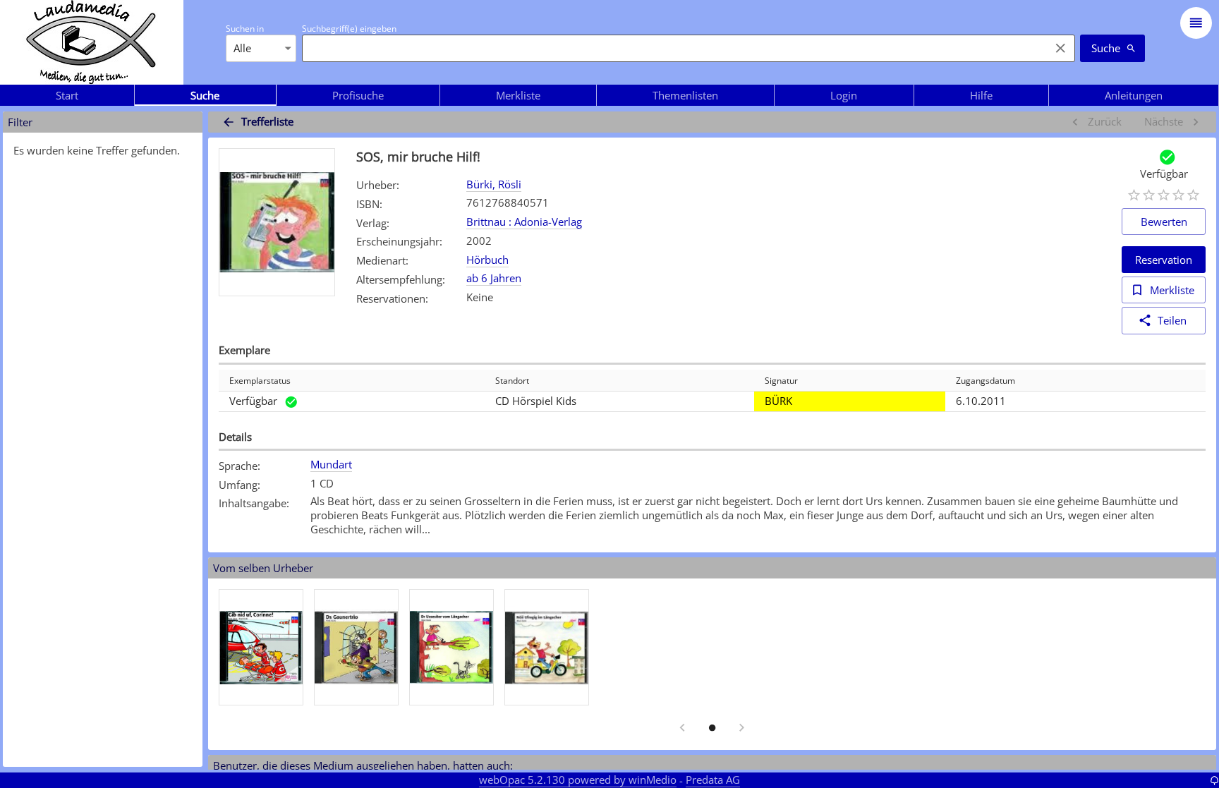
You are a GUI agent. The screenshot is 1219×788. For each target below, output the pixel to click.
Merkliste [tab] (518, 95)
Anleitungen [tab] (1134, 95)
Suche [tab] (204, 95)
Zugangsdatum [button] (985, 381)
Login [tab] (843, 95)
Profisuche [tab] (358, 95)
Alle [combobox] (242, 48)
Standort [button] (512, 381)
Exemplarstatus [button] (260, 381)
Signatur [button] (781, 381)
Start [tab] (67, 95)
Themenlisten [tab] (685, 95)
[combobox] (672, 48)
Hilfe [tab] (981, 95)
